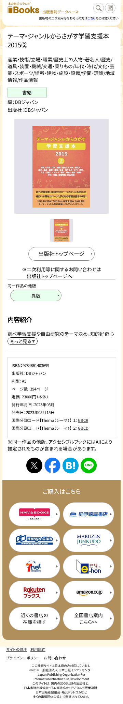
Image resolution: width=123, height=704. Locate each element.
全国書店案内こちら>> (88, 618)
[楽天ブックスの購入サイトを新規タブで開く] (34, 592)
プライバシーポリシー (23, 657)
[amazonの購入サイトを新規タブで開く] (88, 592)
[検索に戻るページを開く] (98, 8)
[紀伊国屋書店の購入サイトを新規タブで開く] (88, 514)
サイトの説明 (16, 649)
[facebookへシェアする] (52, 465)
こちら (91, 18)
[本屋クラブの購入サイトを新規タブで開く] (34, 540)
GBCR (83, 420)
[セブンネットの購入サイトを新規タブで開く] (34, 566)
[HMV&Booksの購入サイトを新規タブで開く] (34, 514)
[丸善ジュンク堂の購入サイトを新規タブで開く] (88, 540)
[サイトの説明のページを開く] (110, 8)
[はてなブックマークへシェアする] (70, 465)
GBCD (83, 428)
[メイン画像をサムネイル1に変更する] (61, 230)
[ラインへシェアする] (88, 465)
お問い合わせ (55, 657)
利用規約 (37, 649)
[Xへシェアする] (34, 465)
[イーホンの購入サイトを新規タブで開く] (88, 566)
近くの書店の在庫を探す (34, 618)
